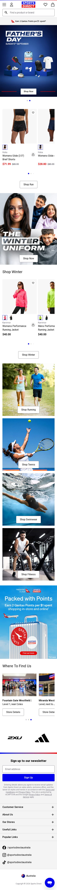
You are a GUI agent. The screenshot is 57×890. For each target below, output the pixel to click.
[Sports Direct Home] (28, 5)
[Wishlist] (45, 4)
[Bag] (52, 4)
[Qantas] (28, 622)
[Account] (11, 4)
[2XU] (14, 738)
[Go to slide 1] (27, 100)
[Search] (6, 12)
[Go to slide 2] (29, 100)
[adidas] (42, 738)
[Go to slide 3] (33, 173)
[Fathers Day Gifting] (28, 61)
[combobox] (28, 12)
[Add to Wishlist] (33, 112)
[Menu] (4, 4)
